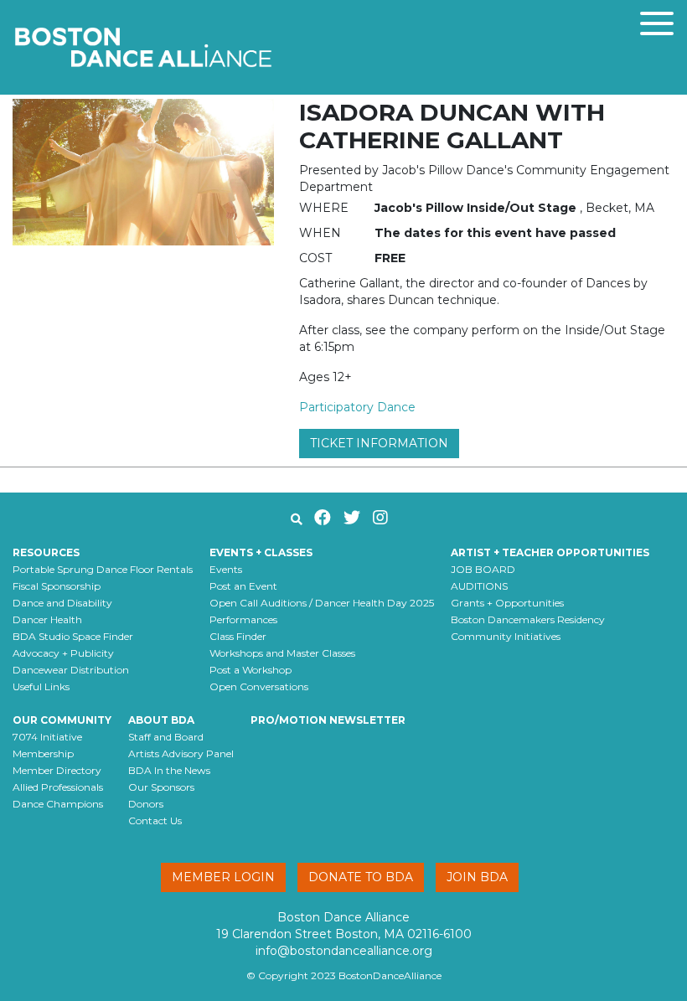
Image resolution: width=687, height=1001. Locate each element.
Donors (145, 803)
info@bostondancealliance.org (344, 950)
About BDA (161, 720)
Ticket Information (379, 443)
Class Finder (237, 636)
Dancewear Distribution (71, 669)
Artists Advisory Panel (181, 753)
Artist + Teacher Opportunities (550, 552)
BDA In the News (169, 770)
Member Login (223, 877)
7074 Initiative (47, 736)
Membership (43, 753)
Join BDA (477, 877)
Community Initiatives (505, 636)
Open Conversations (258, 686)
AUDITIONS (479, 586)
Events (225, 569)
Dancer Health (47, 619)
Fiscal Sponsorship (57, 586)
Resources (46, 552)
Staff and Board (166, 736)
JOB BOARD (483, 569)
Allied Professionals (58, 787)
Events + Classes (261, 552)
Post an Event (243, 586)
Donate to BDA (360, 877)
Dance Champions (58, 803)
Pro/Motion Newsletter (328, 720)
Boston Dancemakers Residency (528, 619)
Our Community (62, 720)
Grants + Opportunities (507, 602)
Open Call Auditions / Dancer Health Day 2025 (321, 602)
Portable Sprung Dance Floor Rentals (103, 569)
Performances (243, 619)
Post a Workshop (250, 669)
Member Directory (57, 770)
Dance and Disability (62, 602)
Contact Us (155, 820)
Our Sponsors (161, 787)
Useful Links (41, 686)
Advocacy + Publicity (63, 653)
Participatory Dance (357, 407)
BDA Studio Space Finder (73, 636)
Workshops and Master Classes (282, 653)
